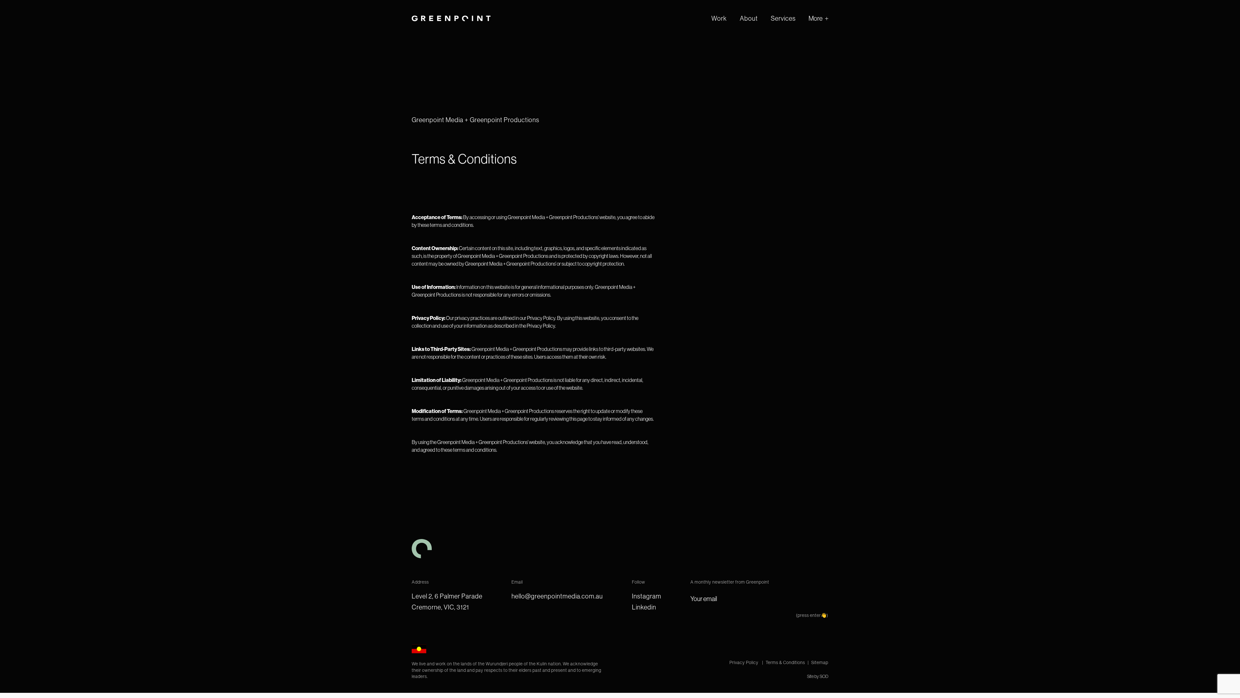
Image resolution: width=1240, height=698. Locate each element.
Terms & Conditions (785, 662)
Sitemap (819, 662)
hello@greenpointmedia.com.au (557, 596)
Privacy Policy (744, 662)
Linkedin (644, 607)
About (749, 18)
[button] (818, 18)
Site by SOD (817, 676)
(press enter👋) (812, 615)
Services (783, 18)
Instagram (646, 596)
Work (719, 18)
